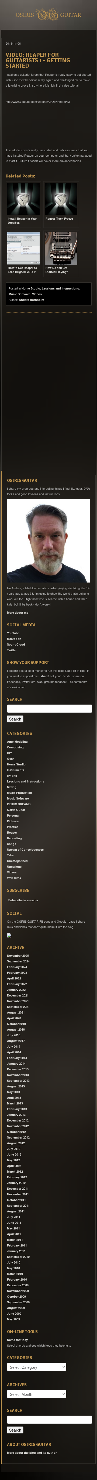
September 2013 (18, 1080)
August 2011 (16, 1211)
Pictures (13, 821)
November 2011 (18, 1194)
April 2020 (14, 1018)
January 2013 (16, 1115)
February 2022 (17, 984)
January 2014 (16, 1063)
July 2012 (13, 1149)
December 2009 (18, 1285)
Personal (13, 815)
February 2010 (17, 1279)
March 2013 (15, 1103)
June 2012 (14, 1154)
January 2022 (16, 990)
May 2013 (13, 1092)
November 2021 (18, 1001)
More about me (17, 612)
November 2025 (18, 955)
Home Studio (31, 288)
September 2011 (18, 1205)
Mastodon (14, 639)
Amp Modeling (17, 741)
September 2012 (18, 1137)
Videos (37, 294)
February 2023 (17, 973)
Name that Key (17, 1340)
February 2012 (17, 1177)
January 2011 (16, 1251)
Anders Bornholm (31, 300)
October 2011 (16, 1200)
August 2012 (16, 1143)
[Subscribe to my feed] (7, 898)
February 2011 (17, 1245)
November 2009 (18, 1291)
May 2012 (13, 1160)
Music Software (19, 294)
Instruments (15, 770)
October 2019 (16, 1024)
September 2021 (18, 1007)
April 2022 (14, 978)
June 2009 (14, 1313)
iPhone (12, 776)
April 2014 (14, 1052)
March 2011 (15, 1240)
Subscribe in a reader (23, 900)
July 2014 (13, 1046)
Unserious (14, 866)
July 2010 (13, 1262)
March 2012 (15, 1171)
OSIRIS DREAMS (18, 804)
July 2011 (13, 1217)
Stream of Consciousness (25, 849)
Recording (14, 838)
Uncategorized (17, 861)
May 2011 (13, 1228)
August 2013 (16, 1086)
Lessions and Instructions (60, 288)
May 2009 (13, 1319)
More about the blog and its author (32, 1453)
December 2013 (18, 1069)
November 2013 (18, 1075)
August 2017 (16, 1041)
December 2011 (18, 1188)
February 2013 (17, 1109)
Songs (11, 844)
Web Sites (14, 878)
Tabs (10, 855)
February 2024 (17, 967)
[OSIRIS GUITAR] (9, 935)
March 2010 (15, 1274)
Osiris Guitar (16, 810)
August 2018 (16, 1029)
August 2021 (16, 1012)
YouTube (13, 633)
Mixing (11, 787)
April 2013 (14, 1098)
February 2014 (17, 1058)
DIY (9, 753)
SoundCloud (16, 644)
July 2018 (13, 1035)
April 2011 (14, 1234)
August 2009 (16, 1308)
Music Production (19, 793)
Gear (10, 759)
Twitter (12, 650)
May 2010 (13, 1268)
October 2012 (16, 1132)
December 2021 (18, 995)
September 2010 (18, 1257)
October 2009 (16, 1296)
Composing (15, 747)
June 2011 (14, 1223)
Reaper (12, 832)
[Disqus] (49, 391)
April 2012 (14, 1166)
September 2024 (18, 961)
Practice (12, 827)
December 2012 (18, 1120)
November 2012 (18, 1126)
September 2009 (18, 1302)
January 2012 (16, 1183)
